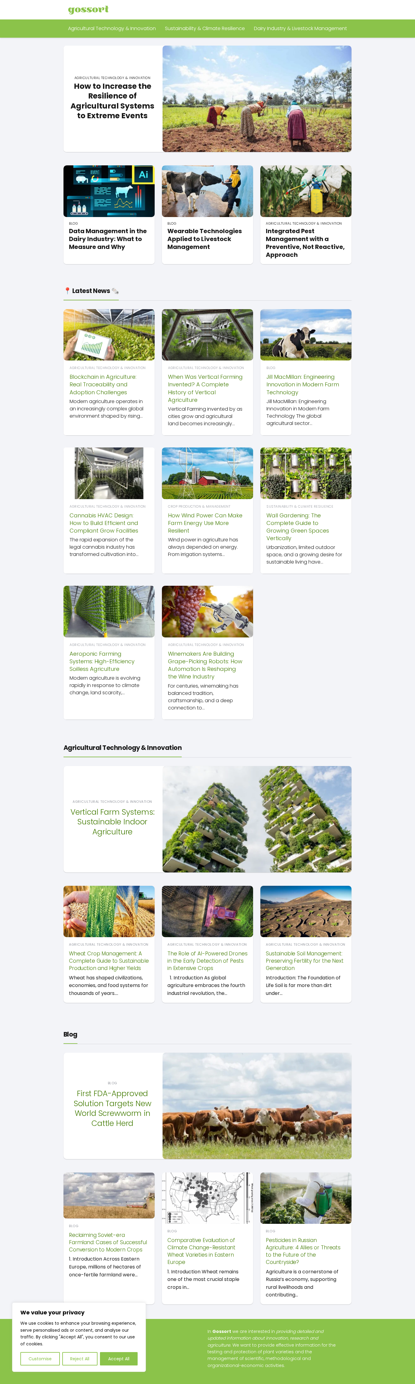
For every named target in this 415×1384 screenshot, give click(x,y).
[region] (79, 1337)
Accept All (118, 1359)
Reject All (79, 1359)
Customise (40, 1359)
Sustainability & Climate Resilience (205, 28)
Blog (70, 1034)
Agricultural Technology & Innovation (112, 28)
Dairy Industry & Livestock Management (300, 28)
